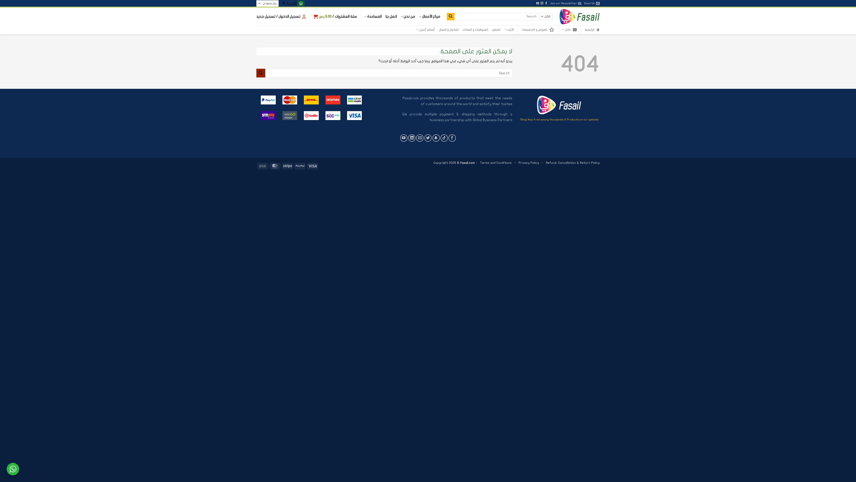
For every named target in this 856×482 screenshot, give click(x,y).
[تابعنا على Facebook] (546, 3)
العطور (496, 29)
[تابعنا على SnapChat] (436, 138)
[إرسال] (451, 17)
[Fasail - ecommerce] (579, 16)
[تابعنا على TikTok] (444, 138)
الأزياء (510, 29)
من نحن (409, 16)
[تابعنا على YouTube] (403, 138)
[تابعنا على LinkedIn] (412, 138)
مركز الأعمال (431, 16)
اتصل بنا (391, 16)
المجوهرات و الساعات (475, 29)
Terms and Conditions (495, 162)
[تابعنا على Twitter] (428, 138)
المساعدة (374, 16)
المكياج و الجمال (449, 29)
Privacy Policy (529, 162)
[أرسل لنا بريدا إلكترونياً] (537, 3)
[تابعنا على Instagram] (542, 3)
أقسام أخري (427, 29)
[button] (565, 3)
